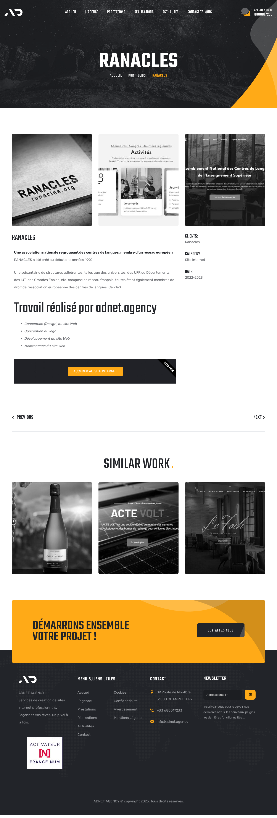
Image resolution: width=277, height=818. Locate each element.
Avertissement (125, 709)
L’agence (91, 12)
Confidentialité (126, 701)
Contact (83, 735)
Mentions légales (128, 718)
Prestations (116, 12)
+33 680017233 (169, 710)
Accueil (71, 12)
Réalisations (144, 12)
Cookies (120, 692)
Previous (23, 417)
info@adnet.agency (172, 722)
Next (258, 417)
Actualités (171, 12)
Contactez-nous (199, 12)
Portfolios (137, 75)
